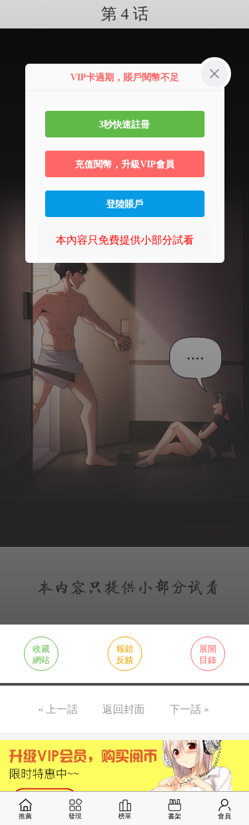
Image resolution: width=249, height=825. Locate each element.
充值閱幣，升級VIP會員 (125, 164)
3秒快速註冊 (124, 124)
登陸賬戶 (124, 203)
